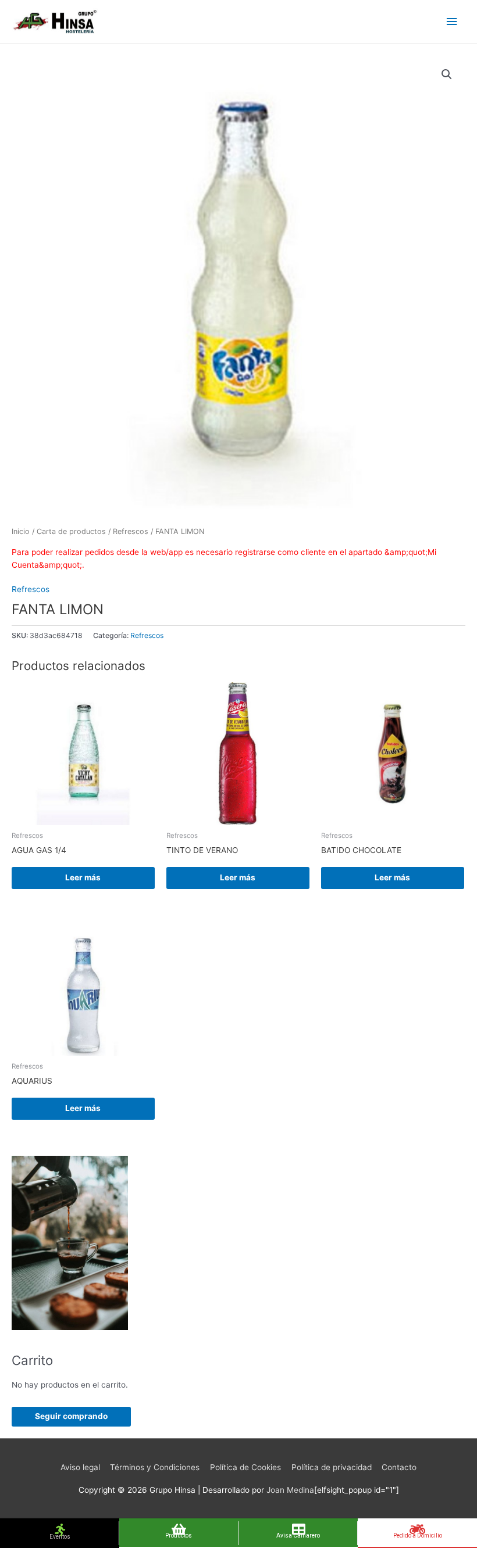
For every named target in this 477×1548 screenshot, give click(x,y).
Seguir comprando (71, 1416)
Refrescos (130, 531)
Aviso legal (80, 1467)
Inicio (21, 531)
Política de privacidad (331, 1467)
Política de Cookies (245, 1467)
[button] (446, 74)
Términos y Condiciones (155, 1467)
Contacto (399, 1467)
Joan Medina (290, 1490)
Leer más (83, 877)
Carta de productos (71, 531)
